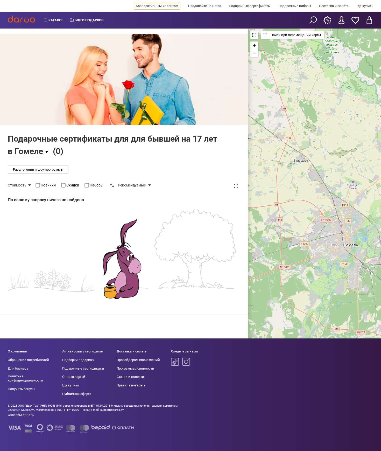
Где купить (364, 6)
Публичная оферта (76, 394)
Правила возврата (131, 385)
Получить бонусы (21, 389)
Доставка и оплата (334, 6)
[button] (254, 45)
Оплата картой (73, 377)
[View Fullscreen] (254, 35)
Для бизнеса (18, 368)
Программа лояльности (135, 368)
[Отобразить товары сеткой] (236, 186)
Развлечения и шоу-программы (38, 169)
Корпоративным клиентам (157, 6)
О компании (17, 351)
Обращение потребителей (28, 360)
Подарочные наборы (294, 6)
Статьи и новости (130, 377)
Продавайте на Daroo (204, 6)
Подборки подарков (78, 360)
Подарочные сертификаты (250, 6)
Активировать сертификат (82, 351)
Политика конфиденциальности (25, 378)
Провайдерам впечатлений (138, 360)
